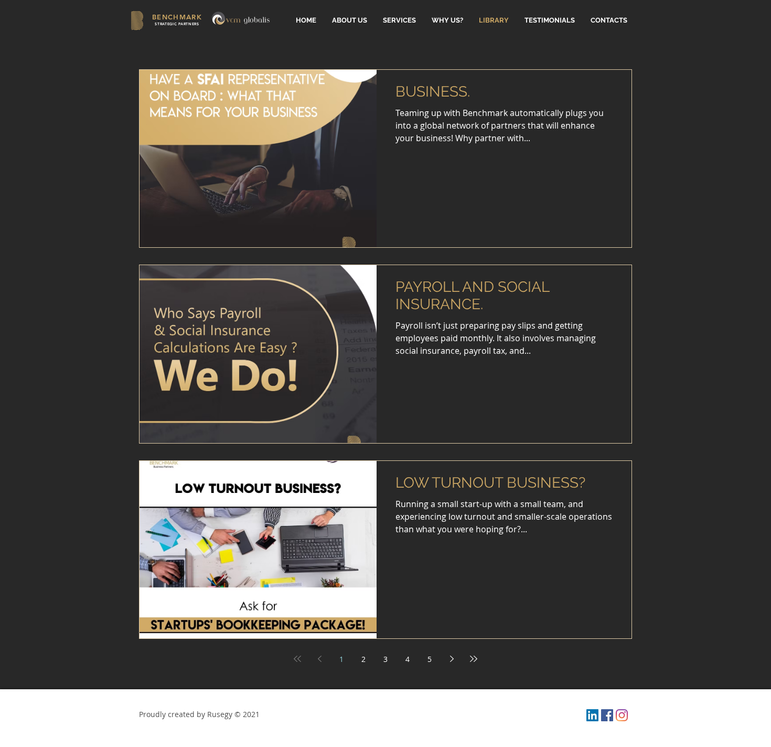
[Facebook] (607, 715)
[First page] (297, 658)
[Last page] (473, 658)
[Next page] (451, 658)
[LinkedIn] (592, 715)
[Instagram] (622, 715)
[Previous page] (319, 658)
